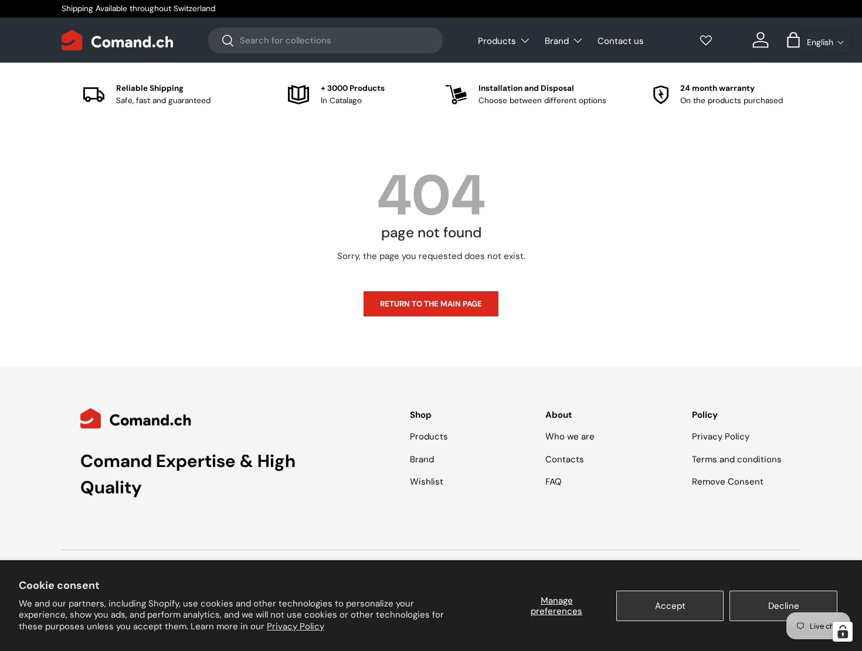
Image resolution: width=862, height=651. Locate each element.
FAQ (553, 482)
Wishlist (426, 482)
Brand (557, 41)
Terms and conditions (737, 459)
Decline (783, 606)
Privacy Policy (295, 626)
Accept (670, 606)
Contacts (564, 459)
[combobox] (325, 40)
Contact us (621, 41)
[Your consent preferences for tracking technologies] (843, 632)
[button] (825, 42)
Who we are (570, 436)
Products (497, 41)
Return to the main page (431, 304)
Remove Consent (727, 482)
